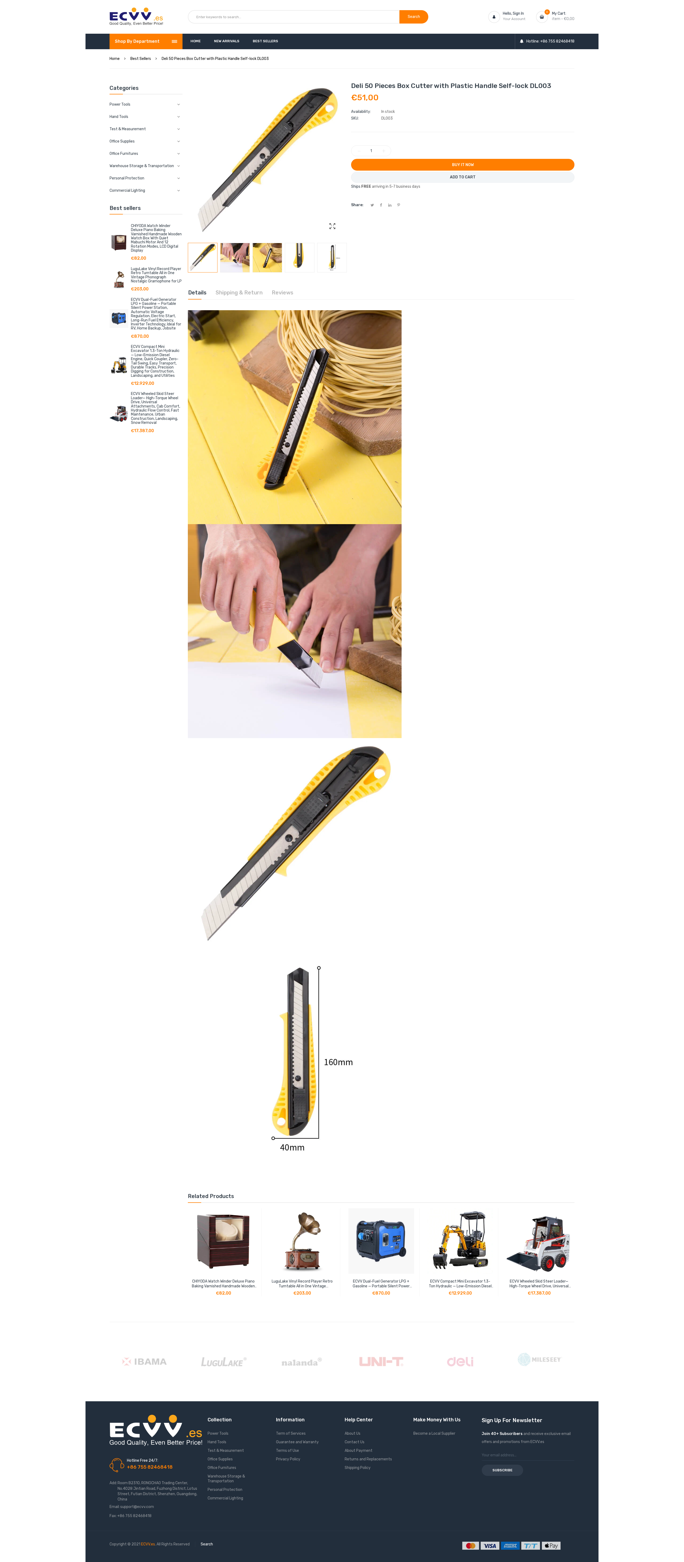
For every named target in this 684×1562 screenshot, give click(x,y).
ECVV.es (148, 1544)
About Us (352, 1433)
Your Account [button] (514, 19)
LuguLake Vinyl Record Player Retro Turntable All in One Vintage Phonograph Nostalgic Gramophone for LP (156, 275)
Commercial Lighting (225, 1498)
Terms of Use (287, 1450)
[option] (202, 258)
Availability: (361, 111)
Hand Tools (217, 1442)
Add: (113, 1483)
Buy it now (463, 165)
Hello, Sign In (513, 13)
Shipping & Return (239, 292)
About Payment (358, 1450)
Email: (115, 1507)
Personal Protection (225, 1489)
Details (197, 292)
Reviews (282, 292)
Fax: (113, 1516)
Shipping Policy (358, 1467)
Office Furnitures (222, 1467)
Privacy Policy (288, 1459)
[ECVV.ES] (136, 12)
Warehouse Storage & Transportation (226, 1478)
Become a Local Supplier (434, 1433)
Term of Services (291, 1433)
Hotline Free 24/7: (142, 1460)
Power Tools (218, 1433)
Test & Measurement (226, 1450)
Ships (355, 186)
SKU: (355, 118)
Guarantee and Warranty (297, 1442)
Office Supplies (220, 1459)
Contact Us (354, 1442)
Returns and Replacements (368, 1459)
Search (207, 1544)
